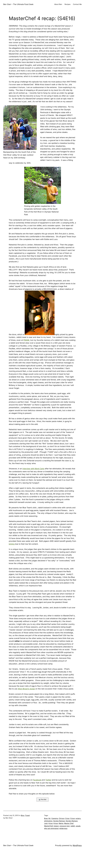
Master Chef (68, 823)
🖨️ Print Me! (42, 799)
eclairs (78, 818)
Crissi (67, 818)
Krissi (51, 823)
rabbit (72, 826)
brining (12, 544)
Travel (27, 815)
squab (78, 826)
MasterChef (48, 826)
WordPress (77, 845)
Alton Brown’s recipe (26, 689)
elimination (48, 821)
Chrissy (61, 818)
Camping (54, 818)
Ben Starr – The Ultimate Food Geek (18, 4)
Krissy (55, 823)
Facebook (37, 780)
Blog (22, 815)
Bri (50, 818)
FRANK (26, 340)
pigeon (56, 826)
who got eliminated (51, 828)
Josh (46, 823)
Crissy (72, 818)
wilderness (63, 828)
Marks (61, 823)
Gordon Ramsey (72, 821)
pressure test (65, 826)
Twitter (48, 780)
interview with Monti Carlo (33, 469)
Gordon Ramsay (59, 821)
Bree (46, 818)
